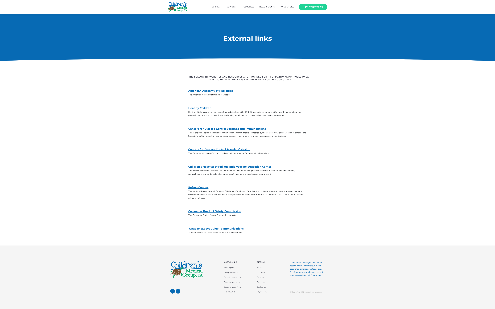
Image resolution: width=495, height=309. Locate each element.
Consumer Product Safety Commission (214, 211)
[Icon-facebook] (172, 291)
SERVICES (231, 7)
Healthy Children (199, 108)
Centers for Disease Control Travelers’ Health (219, 149)
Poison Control (198, 187)
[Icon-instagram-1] (178, 291)
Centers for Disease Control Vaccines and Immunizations (227, 128)
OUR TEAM (216, 7)
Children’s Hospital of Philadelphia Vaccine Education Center (229, 166)
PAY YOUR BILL (287, 7)
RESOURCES (248, 7)
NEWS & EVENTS (267, 7)
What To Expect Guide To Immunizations (216, 228)
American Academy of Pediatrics (210, 90)
